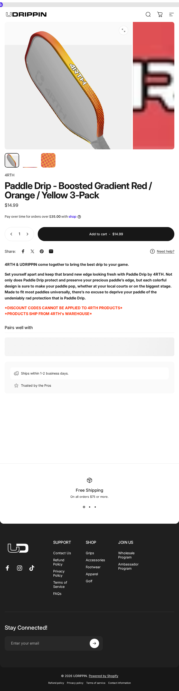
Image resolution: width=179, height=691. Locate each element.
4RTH (9, 175)
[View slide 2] (89, 507)
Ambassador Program (128, 566)
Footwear (93, 567)
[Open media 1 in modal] (123, 30)
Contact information (119, 682)
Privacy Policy (59, 573)
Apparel (92, 574)
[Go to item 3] (48, 160)
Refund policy (56, 682)
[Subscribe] (94, 643)
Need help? (165, 251)
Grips (90, 553)
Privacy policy (75, 682)
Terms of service (95, 682)
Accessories (95, 560)
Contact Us (62, 553)
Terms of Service (60, 584)
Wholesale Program (126, 555)
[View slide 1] (84, 507)
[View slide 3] (95, 507)
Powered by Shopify (103, 676)
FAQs (57, 594)
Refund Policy (58, 562)
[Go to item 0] (12, 160)
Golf (89, 581)
